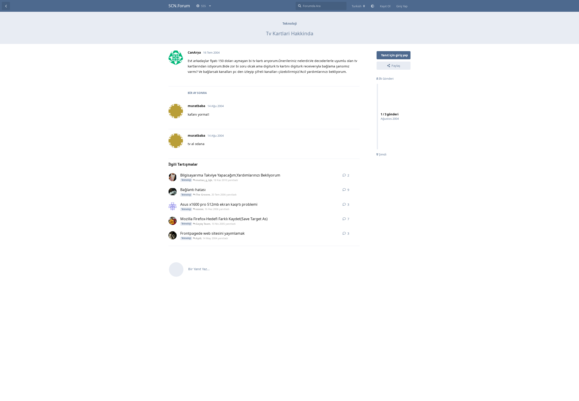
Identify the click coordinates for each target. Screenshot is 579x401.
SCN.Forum (179, 5)
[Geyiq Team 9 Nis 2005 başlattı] (172, 221)
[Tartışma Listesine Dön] (6, 6)
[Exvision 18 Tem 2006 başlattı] (172, 192)
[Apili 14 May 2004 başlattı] (172, 235)
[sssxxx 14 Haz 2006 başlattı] (172, 206)
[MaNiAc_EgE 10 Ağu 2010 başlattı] (172, 177)
